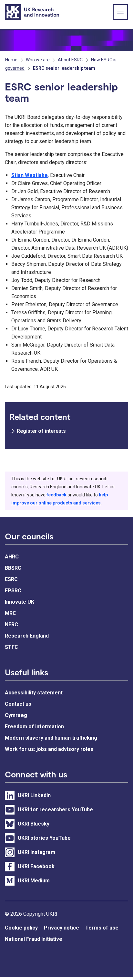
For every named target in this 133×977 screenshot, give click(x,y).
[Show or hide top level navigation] (120, 12)
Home (11, 59)
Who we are (38, 59)
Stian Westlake (29, 175)
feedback (56, 494)
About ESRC (70, 59)
